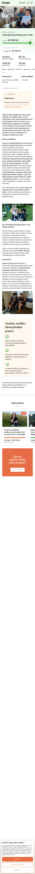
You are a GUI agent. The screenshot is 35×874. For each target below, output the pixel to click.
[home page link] (6, 3)
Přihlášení (22, 3)
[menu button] (32, 2)
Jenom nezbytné (17, 864)
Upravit (17, 869)
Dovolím (17, 859)
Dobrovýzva (27, 69)
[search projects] (28, 3)
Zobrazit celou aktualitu (12, 107)
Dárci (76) (19, 69)
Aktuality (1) (11, 69)
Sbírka (4, 69)
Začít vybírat (17, 469)
